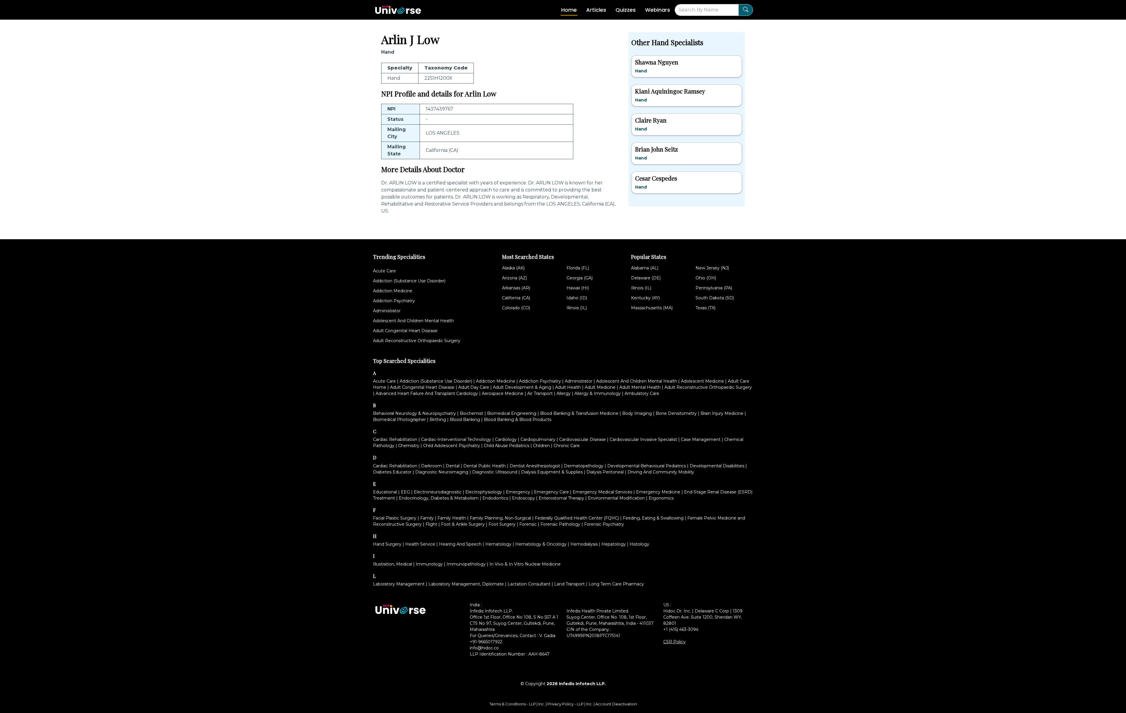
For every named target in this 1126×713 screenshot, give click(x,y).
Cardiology (506, 439)
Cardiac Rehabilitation (395, 439)
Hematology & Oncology (541, 544)
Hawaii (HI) (578, 288)
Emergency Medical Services (602, 492)
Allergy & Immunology (597, 393)
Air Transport (540, 393)
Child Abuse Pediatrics (506, 445)
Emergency (518, 492)
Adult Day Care (473, 387)
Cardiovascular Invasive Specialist (643, 439)
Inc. (542, 704)
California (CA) (516, 298)
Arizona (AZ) (514, 278)
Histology (639, 544)
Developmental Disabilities (717, 465)
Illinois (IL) (577, 308)
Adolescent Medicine (702, 381)
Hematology (498, 544)
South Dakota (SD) (715, 298)
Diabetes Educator (392, 472)
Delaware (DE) (646, 278)
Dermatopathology (583, 465)
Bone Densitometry (676, 413)
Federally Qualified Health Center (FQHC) (577, 518)
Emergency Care (551, 492)
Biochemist (471, 413)
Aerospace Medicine (502, 393)
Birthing (438, 419)
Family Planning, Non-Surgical (500, 518)
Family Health (451, 518)
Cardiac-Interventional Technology (456, 439)
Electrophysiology (483, 492)
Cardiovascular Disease (582, 439)
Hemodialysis (584, 544)
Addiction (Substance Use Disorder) (409, 281)
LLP (532, 704)
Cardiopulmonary (537, 439)
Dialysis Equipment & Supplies (552, 472)
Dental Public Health (484, 465)
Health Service (420, 544)
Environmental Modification (616, 498)
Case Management (700, 439)
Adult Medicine (600, 387)
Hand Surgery (387, 544)
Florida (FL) (578, 268)
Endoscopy (523, 498)
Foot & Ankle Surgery (463, 524)
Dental (452, 465)
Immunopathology (466, 564)
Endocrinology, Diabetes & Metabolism (439, 498)
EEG (405, 492)
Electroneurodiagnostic (438, 492)
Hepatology (613, 544)
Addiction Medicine (392, 291)
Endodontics (495, 498)
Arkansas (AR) (516, 288)
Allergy (564, 393)
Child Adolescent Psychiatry (451, 445)
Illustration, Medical (392, 564)
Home (569, 9)
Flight (431, 524)
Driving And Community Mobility (661, 472)
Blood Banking (465, 419)
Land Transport (569, 584)
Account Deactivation (616, 704)
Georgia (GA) (580, 278)
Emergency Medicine (658, 492)
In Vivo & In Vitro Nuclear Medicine (525, 564)
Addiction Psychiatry (394, 301)
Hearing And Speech (460, 544)
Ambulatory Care (642, 393)
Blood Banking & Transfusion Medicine (579, 413)
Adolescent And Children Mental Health (413, 321)
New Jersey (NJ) (712, 268)
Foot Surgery (502, 524)
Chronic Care (567, 445)
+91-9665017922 (486, 641)
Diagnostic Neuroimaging (441, 472)
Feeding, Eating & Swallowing (653, 518)
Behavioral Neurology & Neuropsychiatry (414, 413)
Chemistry (408, 445)
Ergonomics (661, 498)
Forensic (528, 524)
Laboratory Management (399, 584)
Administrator (387, 311)
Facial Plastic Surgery (394, 518)
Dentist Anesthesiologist (535, 465)
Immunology (429, 564)
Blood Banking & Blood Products (517, 419)
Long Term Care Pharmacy (616, 584)
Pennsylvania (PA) (714, 288)
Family (427, 518)
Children (541, 445)
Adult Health (568, 387)
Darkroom (431, 465)
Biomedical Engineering (511, 413)
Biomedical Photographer (399, 419)
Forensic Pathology (560, 524)
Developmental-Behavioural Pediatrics (646, 465)
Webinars (657, 9)
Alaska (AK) (513, 268)
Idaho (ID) (577, 298)
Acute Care (384, 271)
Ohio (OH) (706, 278)
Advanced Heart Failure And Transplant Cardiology (427, 393)
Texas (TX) (705, 308)
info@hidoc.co (484, 648)
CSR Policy (674, 641)
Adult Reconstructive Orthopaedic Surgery (416, 341)
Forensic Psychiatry (604, 524)
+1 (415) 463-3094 (680, 629)
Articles (596, 9)
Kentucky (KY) (645, 298)
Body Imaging (637, 413)
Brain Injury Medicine (722, 413)
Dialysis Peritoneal (605, 472)
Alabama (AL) (644, 268)
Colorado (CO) (516, 308)
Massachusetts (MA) (652, 308)
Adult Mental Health (640, 387)
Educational (385, 492)
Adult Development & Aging (522, 387)
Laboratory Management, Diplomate (466, 584)
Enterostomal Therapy (561, 498)
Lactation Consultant (529, 584)
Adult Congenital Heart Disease (405, 331)
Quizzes (625, 9)
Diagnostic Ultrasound (494, 472)
